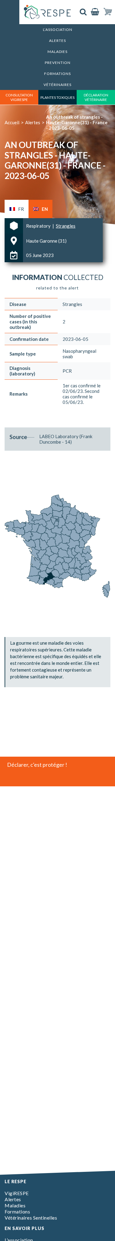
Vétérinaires (57, 84)
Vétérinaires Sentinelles (31, 1218)
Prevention (58, 62)
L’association (57, 29)
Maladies (57, 51)
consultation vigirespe (19, 97)
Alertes (57, 40)
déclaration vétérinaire (96, 97)
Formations (57, 73)
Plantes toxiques (57, 97)
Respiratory (39, 226)
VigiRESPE (17, 1193)
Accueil (12, 122)
